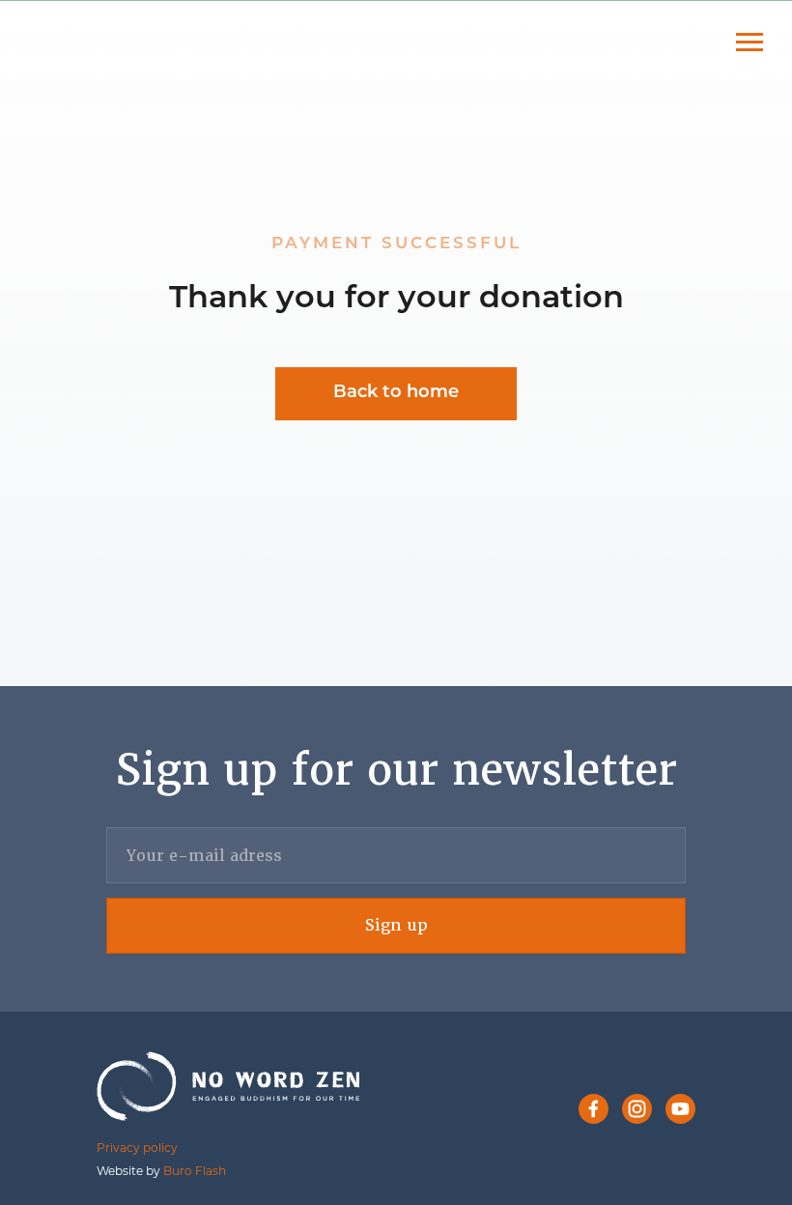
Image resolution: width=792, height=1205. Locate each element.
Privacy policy (137, 1147)
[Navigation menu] (749, 42)
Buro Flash (194, 1170)
